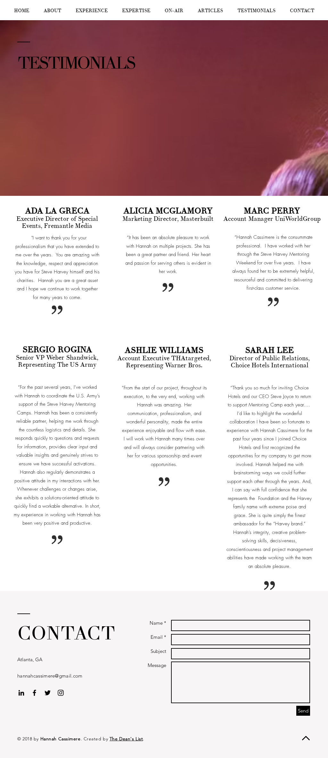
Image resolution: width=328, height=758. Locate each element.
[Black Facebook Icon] (34, 693)
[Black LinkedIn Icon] (21, 693)
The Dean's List (126, 739)
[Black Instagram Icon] (61, 693)
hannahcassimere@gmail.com (50, 676)
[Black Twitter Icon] (48, 693)
